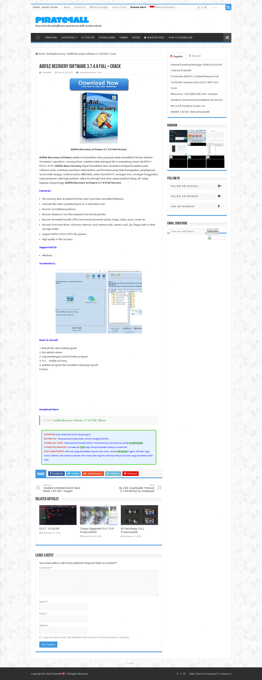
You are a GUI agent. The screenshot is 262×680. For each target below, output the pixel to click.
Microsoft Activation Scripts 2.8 (188, 105)
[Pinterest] (205, 7)
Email (43, 613)
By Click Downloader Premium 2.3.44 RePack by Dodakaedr (136, 488)
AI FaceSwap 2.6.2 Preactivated (132, 530)
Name (43, 601)
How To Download (206, 673)
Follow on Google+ (184, 186)
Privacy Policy (119, 7)
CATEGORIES (68, 37)
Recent (196, 56)
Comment (45, 567)
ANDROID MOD (155, 37)
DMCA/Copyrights (98, 7)
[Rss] (198, 7)
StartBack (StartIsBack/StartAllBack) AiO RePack (196, 100)
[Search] (228, 7)
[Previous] (63, 302)
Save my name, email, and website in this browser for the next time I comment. (86, 637)
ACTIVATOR (87, 37)
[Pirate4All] (69, 20)
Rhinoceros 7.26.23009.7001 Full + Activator (194, 94)
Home (38, 37)
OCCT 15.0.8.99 (49, 528)
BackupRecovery (56, 53)
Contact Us (80, 7)
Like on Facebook (183, 206)
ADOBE (136, 37)
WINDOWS (51, 37)
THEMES (123, 37)
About (67, 7)
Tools (99, 72)
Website (43, 625)
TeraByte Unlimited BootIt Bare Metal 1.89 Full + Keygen (61, 488)
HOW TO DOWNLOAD (181, 37)
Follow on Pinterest (185, 196)
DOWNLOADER (107, 37)
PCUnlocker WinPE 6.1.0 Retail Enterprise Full (195, 76)
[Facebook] (202, 7)
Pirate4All (47, 72)
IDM (191, 673)
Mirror (102, 420)
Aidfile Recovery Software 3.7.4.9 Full (75, 420)
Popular (178, 56)
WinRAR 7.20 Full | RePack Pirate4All (190, 111)
